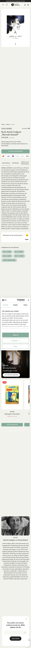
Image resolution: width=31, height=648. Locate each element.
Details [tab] (15, 305)
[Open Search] (7, 5)
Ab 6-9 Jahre (7, 256)
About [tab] (25, 305)
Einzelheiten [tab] (15, 163)
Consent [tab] (5, 305)
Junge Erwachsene (9, 260)
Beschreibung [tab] (6, 163)
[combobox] (15, 632)
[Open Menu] (3, 5)
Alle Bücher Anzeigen (11, 375)
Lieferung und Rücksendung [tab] (25, 163)
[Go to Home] (15, 4)
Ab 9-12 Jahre (19, 256)
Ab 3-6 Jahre (19, 251)
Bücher (13, 124)
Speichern (15, 638)
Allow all (15, 335)
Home (3, 124)
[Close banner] (28, 300)
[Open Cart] (27, 4)
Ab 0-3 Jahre (7, 251)
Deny (15, 346)
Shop (7, 124)
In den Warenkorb (15, 151)
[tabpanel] (15, 198)
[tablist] (15, 163)
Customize (14, 340)
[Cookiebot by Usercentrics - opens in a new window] (18, 300)
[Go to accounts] (24, 4)
